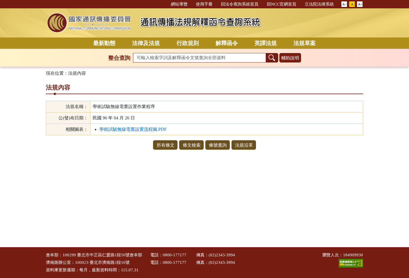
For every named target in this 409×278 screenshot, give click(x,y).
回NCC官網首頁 (281, 4)
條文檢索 (192, 145)
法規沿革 (244, 145)
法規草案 (305, 43)
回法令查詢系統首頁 (239, 4)
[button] (344, 4)
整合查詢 (119, 58)
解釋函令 (227, 43)
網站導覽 (179, 4)
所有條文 (165, 145)
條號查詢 (218, 145)
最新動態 (104, 43)
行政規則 (188, 43)
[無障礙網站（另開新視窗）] (351, 263)
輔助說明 (290, 58)
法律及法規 (146, 43)
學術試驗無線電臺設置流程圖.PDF (133, 129)
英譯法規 (266, 43)
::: (164, 4)
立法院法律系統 (319, 4)
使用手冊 (204, 4)
